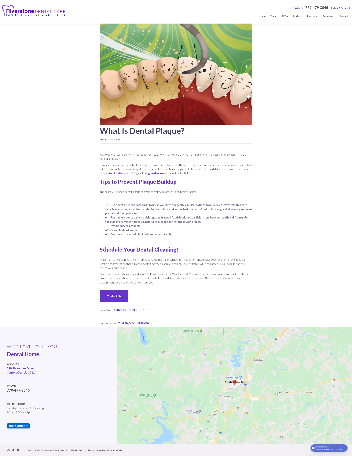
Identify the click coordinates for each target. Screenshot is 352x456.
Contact (343, 16)
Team (273, 16)
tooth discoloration (112, 173)
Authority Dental (124, 310)
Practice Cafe (115, 450)
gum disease (156, 173)
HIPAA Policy (75, 450)
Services (296, 16)
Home (263, 16)
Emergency (313, 16)
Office (285, 16)
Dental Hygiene (125, 323)
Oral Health (142, 323)
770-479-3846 (316, 7)
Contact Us (114, 296)
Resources (328, 16)
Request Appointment (18, 426)
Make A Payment (341, 8)
